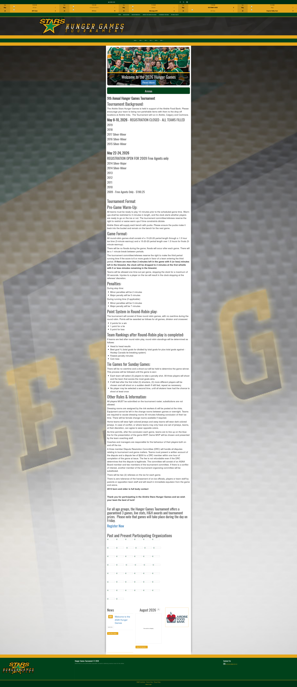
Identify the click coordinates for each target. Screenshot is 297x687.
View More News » (112, 633)
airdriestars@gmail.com (231, 664)
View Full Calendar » (142, 647)
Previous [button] (1, 8)
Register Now (126, 14)
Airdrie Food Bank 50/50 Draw (149, 14)
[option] (29, 8)
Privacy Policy (157, 682)
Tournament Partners (164, 14)
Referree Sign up (175, 14)
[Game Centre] (30, 9)
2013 (156, 40)
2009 (135, 40)
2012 (151, 40)
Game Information (136, 14)
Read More (148, 82)
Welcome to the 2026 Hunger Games (122, 619)
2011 (146, 40)
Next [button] (296, 8)
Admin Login (148, 684)
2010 (140, 40)
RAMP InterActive (141, 682)
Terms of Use (149, 682)
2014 (161, 40)
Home (119, 14)
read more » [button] (110, 627)
